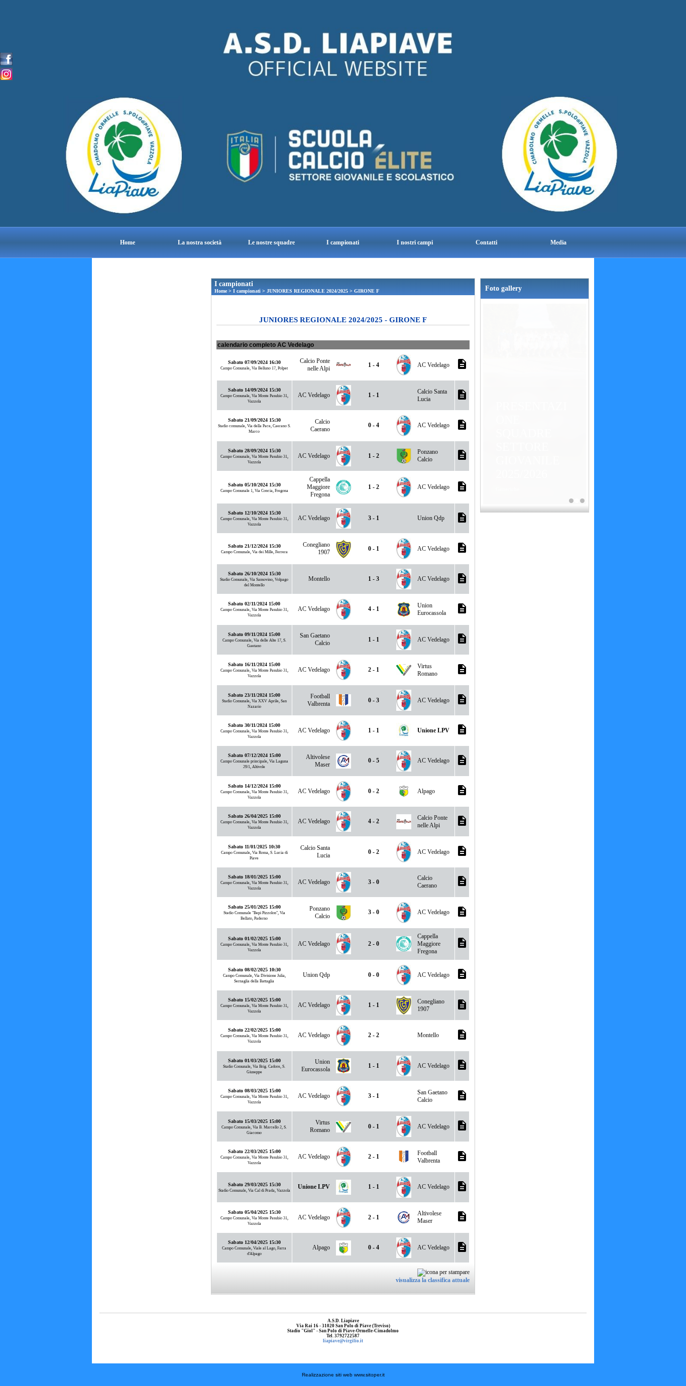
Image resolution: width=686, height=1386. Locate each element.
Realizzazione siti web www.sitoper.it (343, 1374)
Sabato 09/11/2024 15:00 (254, 634)
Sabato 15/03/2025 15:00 (254, 1121)
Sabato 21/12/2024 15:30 (254, 546)
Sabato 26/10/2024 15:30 (254, 573)
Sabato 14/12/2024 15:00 (254, 786)
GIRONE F (366, 291)
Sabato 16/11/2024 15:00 (254, 664)
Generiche (507, 489)
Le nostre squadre (271, 242)
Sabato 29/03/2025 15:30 (254, 1184)
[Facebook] (6, 58)
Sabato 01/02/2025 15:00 (254, 938)
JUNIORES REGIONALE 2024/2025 (307, 291)
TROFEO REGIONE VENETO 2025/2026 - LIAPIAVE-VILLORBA (582, 500)
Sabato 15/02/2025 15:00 (254, 999)
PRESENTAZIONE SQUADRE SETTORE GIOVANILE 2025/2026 (531, 440)
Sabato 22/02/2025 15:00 (254, 1030)
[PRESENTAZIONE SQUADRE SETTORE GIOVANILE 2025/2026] (534, 339)
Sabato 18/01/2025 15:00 (254, 876)
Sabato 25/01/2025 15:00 (254, 907)
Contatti (486, 242)
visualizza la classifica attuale (433, 1280)
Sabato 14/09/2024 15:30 (254, 390)
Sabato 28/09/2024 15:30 (254, 450)
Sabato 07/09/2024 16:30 (254, 362)
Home (127, 242)
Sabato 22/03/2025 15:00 (254, 1151)
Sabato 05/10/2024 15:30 (254, 484)
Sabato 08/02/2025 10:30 (254, 969)
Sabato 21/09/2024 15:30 (254, 420)
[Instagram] (6, 73)
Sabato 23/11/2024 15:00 (254, 695)
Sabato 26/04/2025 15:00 (254, 816)
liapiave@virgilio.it (343, 1340)
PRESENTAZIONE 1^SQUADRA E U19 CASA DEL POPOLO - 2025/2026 (571, 500)
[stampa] (443, 1271)
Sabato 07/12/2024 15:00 (254, 755)
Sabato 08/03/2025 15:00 (254, 1090)
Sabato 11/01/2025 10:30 (254, 846)
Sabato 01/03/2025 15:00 (254, 1060)
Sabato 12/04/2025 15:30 (254, 1242)
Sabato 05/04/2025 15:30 (254, 1212)
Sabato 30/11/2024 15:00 (254, 725)
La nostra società (199, 242)
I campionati (342, 242)
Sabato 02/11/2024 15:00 (254, 603)
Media (558, 242)
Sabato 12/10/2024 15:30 (254, 513)
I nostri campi (415, 242)
